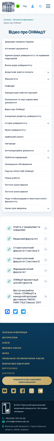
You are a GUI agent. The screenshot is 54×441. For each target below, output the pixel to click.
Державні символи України (19, 41)
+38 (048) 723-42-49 (15, 418)
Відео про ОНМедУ (15, 109)
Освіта (6, 342)
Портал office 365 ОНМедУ (19, 171)
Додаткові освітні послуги (19, 72)
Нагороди (10, 143)
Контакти (8, 373)
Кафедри (10, 86)
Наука (5, 353)
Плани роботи (12, 178)
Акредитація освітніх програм (21, 92)
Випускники (9, 368)
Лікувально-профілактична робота (23, 358)
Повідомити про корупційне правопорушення (27, 380)
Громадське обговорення (18, 164)
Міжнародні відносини (15, 363)
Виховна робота (11, 348)
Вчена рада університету (18, 65)
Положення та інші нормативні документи (21, 101)
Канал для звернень (16, 208)
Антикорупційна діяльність (19, 150)
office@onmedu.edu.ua (17, 421)
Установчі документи (16, 48)
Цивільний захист (14, 136)
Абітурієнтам (9, 337)
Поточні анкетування (16, 185)
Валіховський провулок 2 (17, 426)
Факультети (11, 79)
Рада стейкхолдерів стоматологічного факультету (26, 200)
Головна (7, 19)
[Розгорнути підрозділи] (48, 72)
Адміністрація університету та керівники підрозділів (27, 56)
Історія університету (16, 123)
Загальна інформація (23, 19)
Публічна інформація (16, 157)
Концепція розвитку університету (23, 116)
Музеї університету (15, 130)
